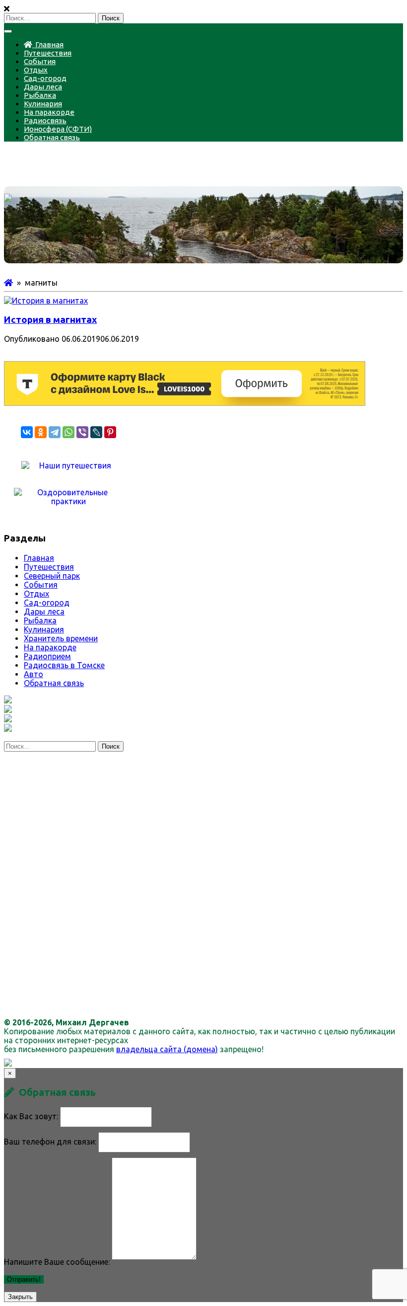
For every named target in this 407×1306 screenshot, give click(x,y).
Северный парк (52, 575)
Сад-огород (45, 78)
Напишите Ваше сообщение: (57, 1261)
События (40, 61)
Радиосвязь (45, 120)
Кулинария (43, 103)
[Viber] (82, 432)
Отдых (36, 70)
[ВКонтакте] (27, 432)
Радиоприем (47, 656)
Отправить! (24, 1279)
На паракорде (49, 112)
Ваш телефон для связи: (50, 1141)
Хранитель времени (61, 638)
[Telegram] (55, 432)
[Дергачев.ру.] (8, 282)
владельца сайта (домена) (167, 1049)
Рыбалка (40, 95)
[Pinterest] (110, 432)
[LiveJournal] (96, 432)
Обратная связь (52, 137)
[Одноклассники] (41, 432)
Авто (33, 674)
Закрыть (20, 1297)
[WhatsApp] (68, 432)
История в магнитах (50, 319)
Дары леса (43, 86)
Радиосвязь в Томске (64, 665)
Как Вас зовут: (31, 1116)
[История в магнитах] (46, 300)
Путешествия (47, 53)
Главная (48, 44)
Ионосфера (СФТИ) (58, 129)
